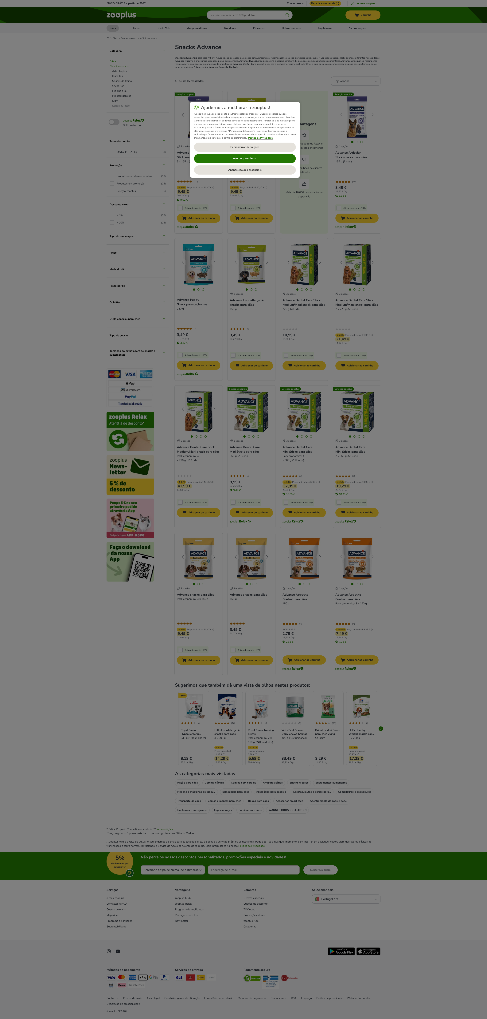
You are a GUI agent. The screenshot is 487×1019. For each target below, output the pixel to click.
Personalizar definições (244, 147)
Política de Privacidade (260, 137)
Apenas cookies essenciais (245, 170)
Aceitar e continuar (245, 158)
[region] (245, 140)
